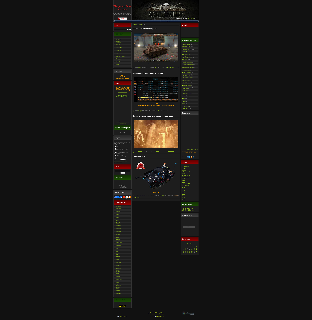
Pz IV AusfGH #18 (139, 157)
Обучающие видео (186, 44)
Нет (117, 146)
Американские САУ (187, 69)
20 (185, 251)
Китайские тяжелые (187, 74)
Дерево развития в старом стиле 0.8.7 (148, 73)
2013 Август (118, 259)
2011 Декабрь (118, 228)
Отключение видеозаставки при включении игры (153, 116)
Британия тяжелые (187, 87)
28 (187, 252)
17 (194, 249)
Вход (196, 18)
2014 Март (118, 270)
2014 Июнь (118, 274)
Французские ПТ (186, 82)
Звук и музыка (186, 106)
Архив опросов (123, 161)
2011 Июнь (118, 219)
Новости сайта (186, 100)
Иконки (184, 95)
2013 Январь (118, 248)
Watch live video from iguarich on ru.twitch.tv (195, 149)
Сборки (184, 101)
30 (192, 252)
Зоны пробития (186, 108)
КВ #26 (183, 180)
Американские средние (188, 64)
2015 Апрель (118, 287)
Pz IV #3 (183, 182)
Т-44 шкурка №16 (186, 171)
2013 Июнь (118, 256)
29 (189, 252)
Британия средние (187, 85)
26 (183, 252)
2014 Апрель (118, 271)
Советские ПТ (186, 51)
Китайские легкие (186, 70)
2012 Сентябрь (119, 242)
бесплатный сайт (156, 314)
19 (183, 251)
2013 (139, 24)
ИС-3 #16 (184, 168)
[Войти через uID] (115, 197)
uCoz (162, 314)
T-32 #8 (183, 192)
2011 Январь (118, 211)
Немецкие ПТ (185, 59)
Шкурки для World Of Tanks (122, 7)
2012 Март (118, 233)
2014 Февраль (118, 268)
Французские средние (187, 77)
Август (142, 24)
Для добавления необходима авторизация (122, 122)
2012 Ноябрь (118, 245)
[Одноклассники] (191, 157)
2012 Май (117, 236)
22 (189, 251)
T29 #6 (183, 195)
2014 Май (117, 273)
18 (196, 249)
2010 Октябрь (118, 206)
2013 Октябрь (118, 262)
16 (192, 249)
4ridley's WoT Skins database (188, 210)
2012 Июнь (118, 237)
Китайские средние (187, 72)
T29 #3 (183, 194)
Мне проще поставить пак (122, 148)
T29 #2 (183, 187)
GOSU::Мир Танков (186, 209)
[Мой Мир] (193, 157)
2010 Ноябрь (118, 208)
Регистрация (191, 18)
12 (183, 249)
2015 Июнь (118, 288)
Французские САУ (186, 80)
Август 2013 (189, 243)
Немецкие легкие (186, 54)
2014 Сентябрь (119, 279)
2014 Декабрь (118, 284)
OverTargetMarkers (122, 92)
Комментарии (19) (137, 111)
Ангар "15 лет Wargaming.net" (145, 28)
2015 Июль (118, 290)
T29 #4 (183, 199)
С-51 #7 (183, 188)
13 (185, 249)
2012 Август (118, 240)
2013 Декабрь (118, 265)
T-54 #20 (184, 170)
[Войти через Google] (126, 197)
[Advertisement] (190, 32)
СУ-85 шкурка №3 (186, 183)
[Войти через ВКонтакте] (118, 197)
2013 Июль (118, 257)
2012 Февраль (118, 231)
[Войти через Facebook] (121, 197)
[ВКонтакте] (188, 157)
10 (194, 248)
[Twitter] (190, 157)
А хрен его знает (120, 155)
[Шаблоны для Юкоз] (188, 313)
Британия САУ (186, 90)
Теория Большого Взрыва (187, 208)
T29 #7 (183, 197)
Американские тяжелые (188, 67)
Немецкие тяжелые (187, 57)
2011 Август (118, 222)
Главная (135, 24)
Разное (184, 103)
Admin (156, 67)
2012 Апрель (118, 234)
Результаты (117, 161)
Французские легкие (187, 75)
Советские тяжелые (187, 49)
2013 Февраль (118, 250)
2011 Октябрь (118, 225)
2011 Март (117, 214)
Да (116, 144)
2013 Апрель (118, 253)
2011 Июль (118, 220)
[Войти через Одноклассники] (129, 197)
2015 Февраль (118, 285)
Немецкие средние (187, 56)
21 (187, 251)
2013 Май (117, 254)
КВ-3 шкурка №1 (185, 177)
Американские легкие (187, 62)
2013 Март (118, 251)
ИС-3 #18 (184, 178)
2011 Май (117, 217)
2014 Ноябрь (118, 282)
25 (196, 251)
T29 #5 (183, 190)
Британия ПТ (185, 88)
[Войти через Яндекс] (124, 197)
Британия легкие (186, 83)
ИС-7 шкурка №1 (185, 166)
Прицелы (184, 96)
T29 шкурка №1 (185, 185)
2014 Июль (118, 276)
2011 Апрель (118, 216)
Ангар (184, 98)
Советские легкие (186, 46)
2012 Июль (118, 239)
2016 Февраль (118, 293)
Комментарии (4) (137, 197)
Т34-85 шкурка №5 (186, 175)
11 (196, 248)
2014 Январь (118, 267)
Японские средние (187, 93)
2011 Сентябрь (118, 223)
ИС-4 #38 (184, 173)
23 (192, 251)
